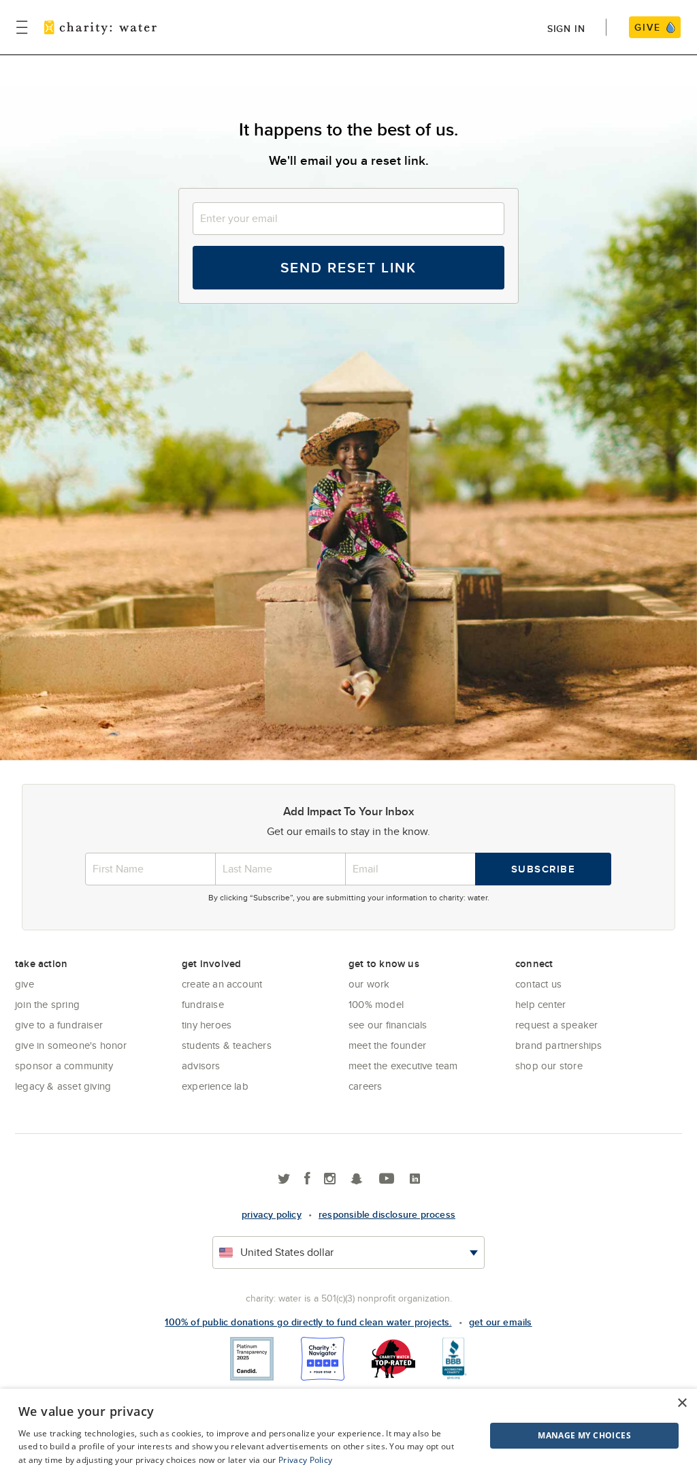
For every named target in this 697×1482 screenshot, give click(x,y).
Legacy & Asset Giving (63, 1086)
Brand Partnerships (558, 1045)
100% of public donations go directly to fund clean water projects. (308, 1322)
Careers (365, 1086)
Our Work (369, 984)
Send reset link (348, 267)
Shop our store (549, 1065)
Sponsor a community (64, 1065)
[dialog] (348, 1435)
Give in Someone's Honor (71, 1045)
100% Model (376, 1004)
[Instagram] (330, 1179)
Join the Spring (47, 1004)
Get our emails (500, 1322)
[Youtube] (386, 1179)
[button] (550, 1436)
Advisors (201, 1065)
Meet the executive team (403, 1065)
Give (24, 984)
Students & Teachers (227, 1045)
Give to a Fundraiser (59, 1025)
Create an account (222, 984)
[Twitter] (284, 1179)
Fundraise (203, 1004)
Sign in (566, 28)
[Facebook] (307, 1179)
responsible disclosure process (387, 1214)
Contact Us (538, 984)
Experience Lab (215, 1086)
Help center (540, 1004)
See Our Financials (387, 1025)
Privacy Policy (305, 1460)
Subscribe (543, 869)
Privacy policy (272, 1214)
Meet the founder (387, 1045)
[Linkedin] (415, 1179)
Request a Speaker (556, 1025)
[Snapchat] (356, 1179)
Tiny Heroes (206, 1025)
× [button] (682, 1403)
